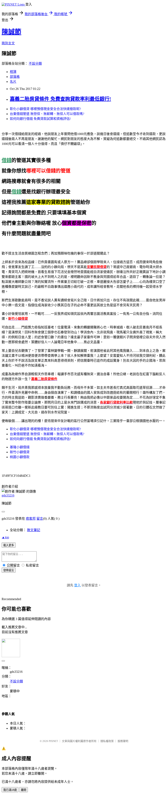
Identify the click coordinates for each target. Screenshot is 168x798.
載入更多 (8, 545)
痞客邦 (31, 518)
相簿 (13, 71)
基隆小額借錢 (20, 447)
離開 (23, 789)
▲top (5, 537)
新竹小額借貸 (20, 452)
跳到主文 (8, 43)
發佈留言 (8, 570)
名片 (13, 81)
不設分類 (35, 63)
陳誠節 (11, 32)
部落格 (15, 76)
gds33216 (8, 495)
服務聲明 (123, 741)
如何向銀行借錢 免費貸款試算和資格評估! (40, 118)
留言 (39, 518)
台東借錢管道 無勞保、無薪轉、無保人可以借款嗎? (47, 114)
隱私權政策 (107, 741)
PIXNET (53, 741)
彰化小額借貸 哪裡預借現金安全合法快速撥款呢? (45, 109)
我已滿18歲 (10, 789)
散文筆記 (33, 530)
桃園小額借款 (20, 457)
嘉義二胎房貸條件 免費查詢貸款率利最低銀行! (60, 99)
